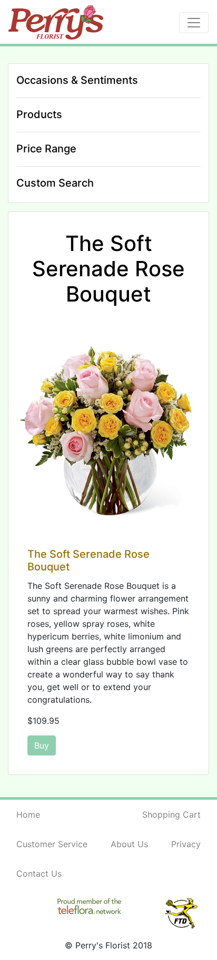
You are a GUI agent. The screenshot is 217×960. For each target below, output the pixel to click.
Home (28, 814)
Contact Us (39, 873)
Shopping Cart (171, 814)
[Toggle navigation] (194, 22)
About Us (129, 844)
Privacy (186, 844)
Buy (41, 745)
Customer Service (51, 844)
